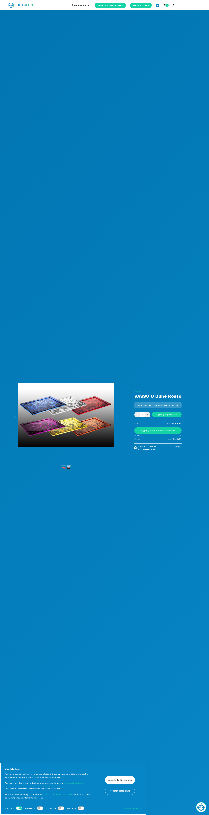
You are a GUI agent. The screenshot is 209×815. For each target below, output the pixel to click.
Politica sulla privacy (73, 783)
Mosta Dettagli (132, 808)
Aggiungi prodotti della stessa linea (158, 430)
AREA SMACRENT (82, 5)
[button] (15, 416)
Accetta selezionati (120, 790)
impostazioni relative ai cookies (58, 794)
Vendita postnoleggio (110, 5)
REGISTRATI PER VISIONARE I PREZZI (159, 405)
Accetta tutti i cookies (120, 780)
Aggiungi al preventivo (166, 414)
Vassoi (137, 391)
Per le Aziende (141, 5)
